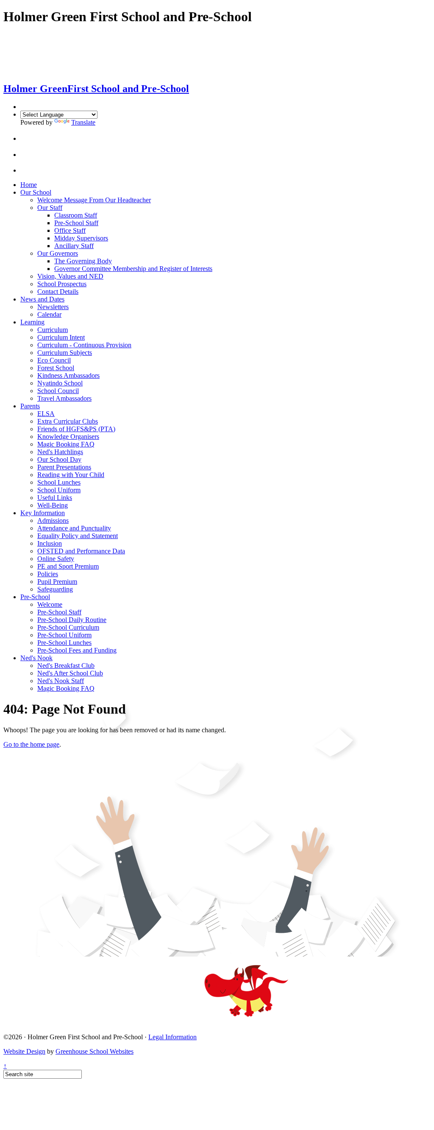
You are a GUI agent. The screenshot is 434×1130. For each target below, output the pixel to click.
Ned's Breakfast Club (66, 665)
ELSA (46, 413)
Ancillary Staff (74, 245)
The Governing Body (83, 261)
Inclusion (49, 543)
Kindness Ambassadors (68, 375)
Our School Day (59, 459)
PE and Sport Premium (68, 566)
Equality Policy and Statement (77, 535)
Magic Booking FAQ (66, 444)
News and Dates (42, 299)
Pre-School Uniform (64, 635)
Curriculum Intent (61, 337)
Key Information (42, 512)
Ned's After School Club (70, 673)
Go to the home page (31, 744)
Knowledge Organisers (68, 436)
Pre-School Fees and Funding (77, 650)
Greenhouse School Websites (95, 1051)
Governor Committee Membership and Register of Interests (133, 268)
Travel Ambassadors (64, 398)
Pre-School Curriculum (68, 627)
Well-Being (52, 505)
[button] (27, 138)
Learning (32, 322)
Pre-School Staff (76, 222)
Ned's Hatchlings (60, 451)
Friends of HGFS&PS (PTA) (76, 428)
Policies (47, 574)
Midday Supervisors (81, 238)
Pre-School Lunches (64, 642)
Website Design (24, 1051)
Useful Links (54, 497)
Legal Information (172, 1037)
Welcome (49, 604)
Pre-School (35, 596)
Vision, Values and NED (70, 276)
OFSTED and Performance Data (81, 551)
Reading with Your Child (70, 474)
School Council (58, 390)
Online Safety (55, 558)
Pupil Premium (57, 581)
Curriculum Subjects (64, 352)
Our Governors (57, 253)
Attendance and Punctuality (74, 528)
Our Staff (49, 207)
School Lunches (59, 482)
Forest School (55, 367)
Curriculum (52, 329)
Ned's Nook (36, 657)
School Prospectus (61, 283)
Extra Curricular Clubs (67, 421)
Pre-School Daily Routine (71, 619)
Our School (35, 192)
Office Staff (70, 230)
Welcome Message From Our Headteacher (94, 200)
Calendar (49, 314)
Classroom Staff (75, 215)
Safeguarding (55, 589)
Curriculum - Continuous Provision (84, 345)
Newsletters (53, 306)
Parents (30, 406)
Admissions (53, 520)
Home (28, 184)
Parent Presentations (64, 467)
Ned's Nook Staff (60, 680)
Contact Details (57, 291)
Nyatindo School (60, 383)
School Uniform (59, 490)
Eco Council (54, 360)
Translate (83, 122)
